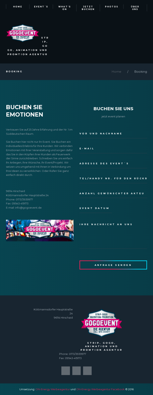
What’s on (64, 8)
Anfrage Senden (113, 265)
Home (17, 6)
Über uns (135, 8)
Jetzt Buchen (88, 8)
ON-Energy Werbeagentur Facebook (100, 389)
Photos (111, 6)
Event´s (41, 6)
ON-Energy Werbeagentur (52, 389)
